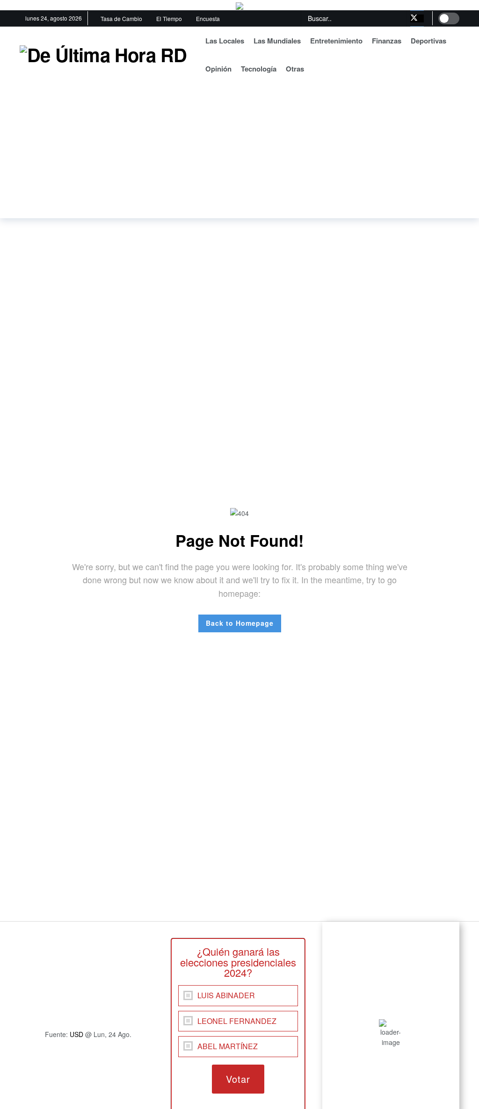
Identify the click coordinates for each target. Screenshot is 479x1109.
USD (76, 1034)
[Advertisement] (239, 152)
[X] (417, 18)
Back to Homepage (240, 623)
